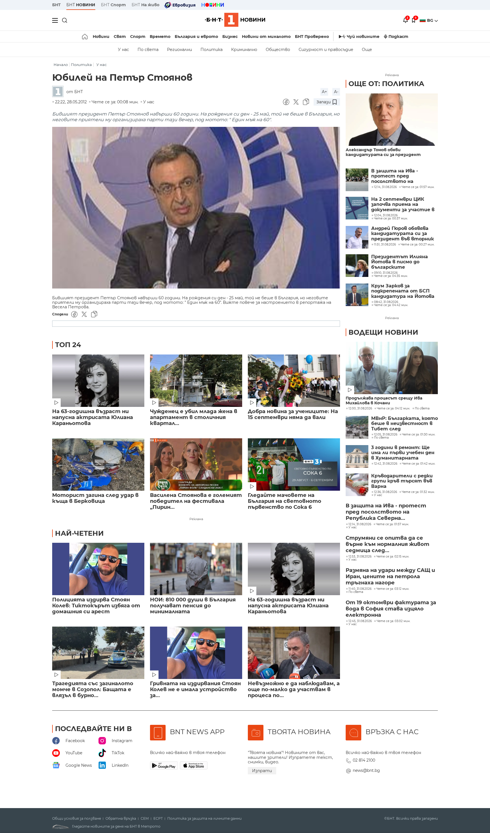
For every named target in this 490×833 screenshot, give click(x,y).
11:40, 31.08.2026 (360, 589)
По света (148, 49)
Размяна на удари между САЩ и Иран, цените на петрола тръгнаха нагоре (390, 576)
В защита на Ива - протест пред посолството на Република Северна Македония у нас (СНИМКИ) (396, 176)
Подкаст (398, 36)
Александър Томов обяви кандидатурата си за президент (383, 152)
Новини (101, 36)
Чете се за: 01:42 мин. (418, 463)
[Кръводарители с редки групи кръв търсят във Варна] (357, 484)
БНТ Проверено (312, 36)
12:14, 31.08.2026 (360, 524)
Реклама (196, 519)
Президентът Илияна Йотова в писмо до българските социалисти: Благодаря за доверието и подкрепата (404, 262)
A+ (324, 91)
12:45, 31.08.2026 (360, 621)
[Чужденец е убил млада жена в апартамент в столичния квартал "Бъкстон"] (196, 380)
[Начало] (85, 36)
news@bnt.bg (366, 770)
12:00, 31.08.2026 (360, 408)
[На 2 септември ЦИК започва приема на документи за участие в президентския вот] (357, 208)
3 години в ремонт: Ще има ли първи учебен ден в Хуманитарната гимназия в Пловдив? (402, 453)
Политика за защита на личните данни (204, 819)
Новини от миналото (266, 36)
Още (367, 49)
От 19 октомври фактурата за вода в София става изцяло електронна (391, 608)
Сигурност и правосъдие (326, 49)
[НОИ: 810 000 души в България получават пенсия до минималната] (196, 569)
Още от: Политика (386, 84)
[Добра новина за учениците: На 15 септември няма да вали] (294, 380)
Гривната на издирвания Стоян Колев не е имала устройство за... (195, 690)
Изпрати (262, 770)
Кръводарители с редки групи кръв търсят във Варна (402, 481)
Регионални (179, 49)
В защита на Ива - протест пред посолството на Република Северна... (386, 512)
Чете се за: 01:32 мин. (418, 492)
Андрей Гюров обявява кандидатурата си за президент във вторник (402, 234)
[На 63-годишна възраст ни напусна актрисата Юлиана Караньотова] (98, 380)
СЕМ (145, 819)
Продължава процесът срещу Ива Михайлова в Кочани (384, 400)
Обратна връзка (120, 819)
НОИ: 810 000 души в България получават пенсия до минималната (193, 606)
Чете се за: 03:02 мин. (393, 621)
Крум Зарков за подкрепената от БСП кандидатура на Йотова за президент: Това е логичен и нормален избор (404, 291)
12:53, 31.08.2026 (360, 556)
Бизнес (230, 36)
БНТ (56, 4)
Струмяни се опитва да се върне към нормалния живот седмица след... (387, 544)
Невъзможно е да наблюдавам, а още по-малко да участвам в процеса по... (294, 690)
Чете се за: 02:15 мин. (392, 556)
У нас (123, 49)
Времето (160, 36)
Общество (278, 49)
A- (336, 91)
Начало (61, 65)
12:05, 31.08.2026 (385, 434)
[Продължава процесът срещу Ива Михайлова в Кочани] (392, 368)
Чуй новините (363, 36)
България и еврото (196, 36)
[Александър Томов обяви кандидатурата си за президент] (392, 119)
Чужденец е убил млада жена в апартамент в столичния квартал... (193, 417)
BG (430, 20)
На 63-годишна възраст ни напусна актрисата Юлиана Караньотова (92, 417)
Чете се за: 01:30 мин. (418, 434)
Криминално (244, 49)
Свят (120, 36)
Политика (211, 49)
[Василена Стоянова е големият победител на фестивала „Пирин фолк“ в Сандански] (196, 464)
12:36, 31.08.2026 (385, 492)
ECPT (158, 819)
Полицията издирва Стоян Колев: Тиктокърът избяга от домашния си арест (96, 606)
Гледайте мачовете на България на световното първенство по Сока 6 (284, 501)
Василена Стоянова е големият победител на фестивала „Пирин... (196, 501)
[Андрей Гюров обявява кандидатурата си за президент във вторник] (357, 237)
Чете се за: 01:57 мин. (392, 524)
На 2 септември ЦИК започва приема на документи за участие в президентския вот (402, 204)
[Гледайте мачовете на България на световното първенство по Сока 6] (294, 464)
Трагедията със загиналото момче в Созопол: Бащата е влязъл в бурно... (92, 690)
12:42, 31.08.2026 (385, 463)
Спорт (137, 36)
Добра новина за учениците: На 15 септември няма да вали (293, 414)
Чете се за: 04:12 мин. (393, 408)
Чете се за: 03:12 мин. (392, 589)
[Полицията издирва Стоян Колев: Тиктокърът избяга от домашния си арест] (98, 569)
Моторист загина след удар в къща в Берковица (95, 498)
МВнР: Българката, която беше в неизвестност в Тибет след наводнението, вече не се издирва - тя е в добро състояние (404, 424)
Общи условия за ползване (76, 819)
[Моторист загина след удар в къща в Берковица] (98, 464)
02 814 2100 (364, 760)
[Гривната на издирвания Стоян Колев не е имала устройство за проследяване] (196, 653)
